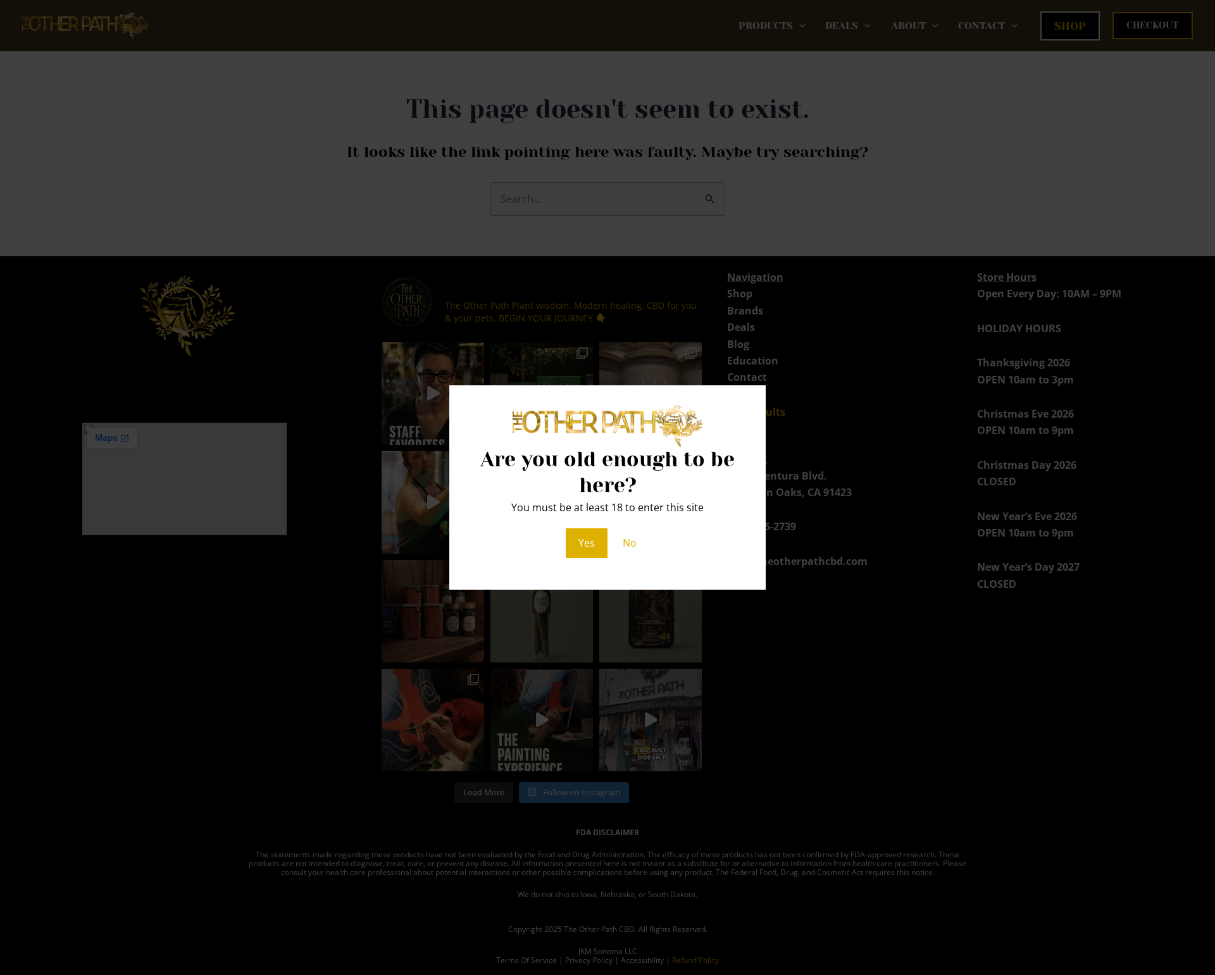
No (630, 543)
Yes (586, 543)
